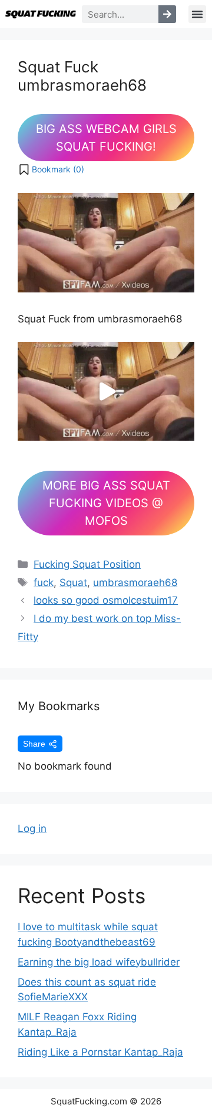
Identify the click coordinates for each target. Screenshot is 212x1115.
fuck (44, 582)
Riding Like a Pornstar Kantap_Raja (100, 1052)
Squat (73, 582)
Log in (32, 828)
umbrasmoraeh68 (135, 582)
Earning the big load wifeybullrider (99, 962)
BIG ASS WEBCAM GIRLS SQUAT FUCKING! (106, 138)
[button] (197, 14)
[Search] (167, 14)
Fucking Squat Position (87, 564)
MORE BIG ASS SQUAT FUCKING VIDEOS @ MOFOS (106, 503)
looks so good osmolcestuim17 (106, 600)
